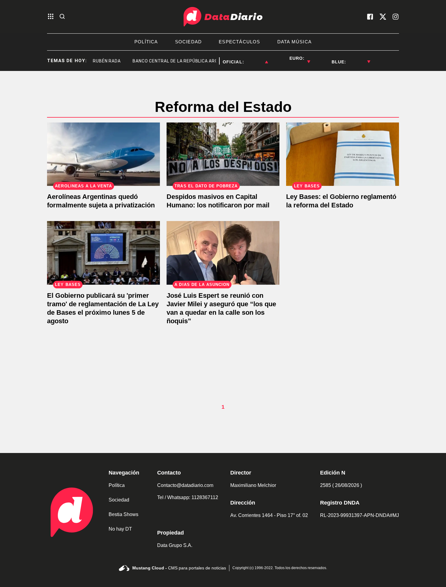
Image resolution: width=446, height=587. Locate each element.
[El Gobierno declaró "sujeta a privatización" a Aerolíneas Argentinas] (103, 154)
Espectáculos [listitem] (239, 41)
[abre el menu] (50, 17)
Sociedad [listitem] (188, 41)
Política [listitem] (146, 41)
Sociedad (119, 499)
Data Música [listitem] (294, 41)
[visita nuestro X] (383, 16)
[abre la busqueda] (62, 17)
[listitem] (256, 58)
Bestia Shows (123, 514)
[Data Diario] (223, 16)
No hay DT (120, 529)
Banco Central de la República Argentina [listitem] (174, 61)
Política (117, 485)
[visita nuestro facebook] (370, 16)
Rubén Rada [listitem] (98, 61)
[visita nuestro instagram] (395, 16)
